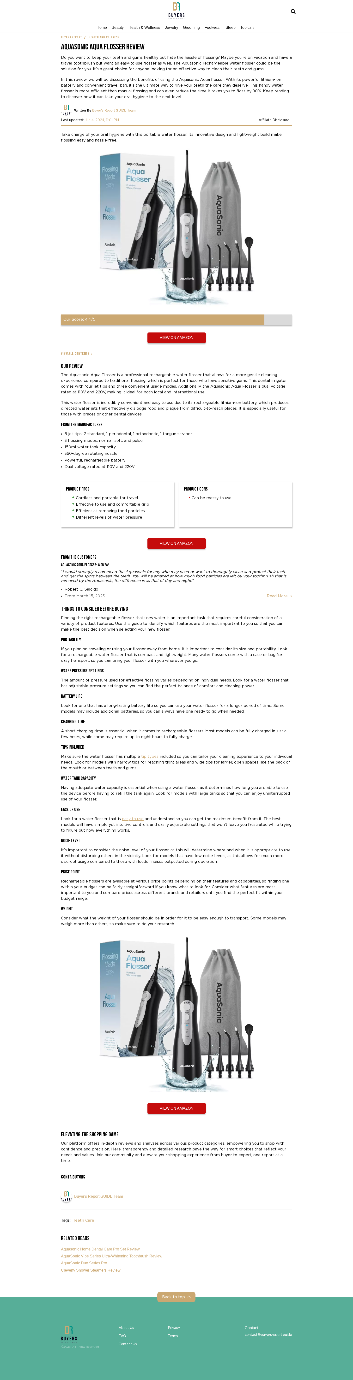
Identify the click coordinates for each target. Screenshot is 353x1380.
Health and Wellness (104, 37)
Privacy (174, 1328)
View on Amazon (177, 338)
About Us (126, 1328)
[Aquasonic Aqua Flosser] (176, 230)
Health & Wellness (144, 27)
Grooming (191, 27)
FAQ (122, 1336)
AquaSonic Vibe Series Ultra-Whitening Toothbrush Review (111, 1256)
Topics (245, 27)
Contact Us (128, 1344)
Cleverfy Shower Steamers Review (91, 1270)
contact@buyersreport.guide (268, 1334)
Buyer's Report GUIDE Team (114, 110)
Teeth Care (83, 1220)
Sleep (230, 27)
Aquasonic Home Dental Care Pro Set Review (100, 1249)
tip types (149, 756)
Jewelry (171, 27)
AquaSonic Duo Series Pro (84, 1263)
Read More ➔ (279, 596)
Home (102, 27)
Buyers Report (71, 37)
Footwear (213, 27)
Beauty (118, 27)
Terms (173, 1336)
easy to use (133, 819)
